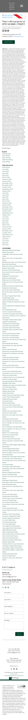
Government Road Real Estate (13, 85)
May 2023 (5, 242)
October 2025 (6, 187)
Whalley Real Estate (11, 140)
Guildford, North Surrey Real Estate (13, 377)
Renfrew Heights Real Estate (11, 472)
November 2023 (7, 231)
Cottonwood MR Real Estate (11, 333)
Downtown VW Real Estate (10, 337)
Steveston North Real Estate (11, 130)
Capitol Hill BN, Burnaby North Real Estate (13, 64)
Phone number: (9, 613)
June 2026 (5, 171)
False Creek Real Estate (12, 79)
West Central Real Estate (13, 28)
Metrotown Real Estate (20, 99)
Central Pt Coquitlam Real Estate (12, 314)
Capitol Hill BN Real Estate (10, 300)
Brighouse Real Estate (20, 56)
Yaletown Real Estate (20, 144)
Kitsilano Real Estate (20, 92)
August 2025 (6, 191)
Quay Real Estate (7, 464)
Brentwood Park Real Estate (11, 270)
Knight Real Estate (6, 93)
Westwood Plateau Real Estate (12, 540)
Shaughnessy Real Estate (10, 125)
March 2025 (6, 201)
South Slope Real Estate (9, 508)
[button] (3, 587)
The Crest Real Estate (19, 133)
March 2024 (6, 225)
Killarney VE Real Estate (10, 92)
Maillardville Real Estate (19, 95)
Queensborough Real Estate (13, 116)
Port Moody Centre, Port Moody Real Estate (14, 115)
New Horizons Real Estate (10, 435)
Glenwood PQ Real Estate (7, 84)
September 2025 (7, 189)
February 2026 (7, 179)
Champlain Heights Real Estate (18, 70)
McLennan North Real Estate (11, 405)
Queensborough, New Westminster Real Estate (11, 117)
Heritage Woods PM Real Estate (8, 89)
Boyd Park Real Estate (14, 52)
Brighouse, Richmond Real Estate (14, 59)
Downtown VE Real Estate (12, 75)
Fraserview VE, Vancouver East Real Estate (14, 83)
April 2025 (5, 199)
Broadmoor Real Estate (7, 60)
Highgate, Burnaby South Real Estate (9, 91)
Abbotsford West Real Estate (14, 48)
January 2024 (6, 229)
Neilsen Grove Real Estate (12, 105)
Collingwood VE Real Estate (17, 71)
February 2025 (7, 203)
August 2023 (6, 237)
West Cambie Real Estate (20, 136)
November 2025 (7, 185)
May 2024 (5, 221)
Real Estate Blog (7, 159)
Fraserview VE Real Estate (10, 359)
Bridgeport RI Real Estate (10, 56)
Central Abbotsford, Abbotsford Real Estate (11, 66)
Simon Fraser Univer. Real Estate (12, 498)
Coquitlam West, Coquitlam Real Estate (10, 73)
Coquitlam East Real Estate (7, 72)
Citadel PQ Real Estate (6, 71)
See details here (18, 36)
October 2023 (6, 233)
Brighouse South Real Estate (8, 58)
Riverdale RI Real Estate (20, 120)
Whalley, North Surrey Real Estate (13, 544)
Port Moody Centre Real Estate (12, 458)
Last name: (7, 599)
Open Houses (6, 158)
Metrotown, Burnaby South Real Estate (10, 100)
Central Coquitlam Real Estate (13, 67)
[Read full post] (14, 17)
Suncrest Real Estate (8, 520)
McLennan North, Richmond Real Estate (15, 97)
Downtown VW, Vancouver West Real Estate (16, 76)
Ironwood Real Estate (9, 387)
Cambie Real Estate (11, 63)
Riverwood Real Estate (9, 484)
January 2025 (6, 205)
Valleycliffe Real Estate (10, 136)
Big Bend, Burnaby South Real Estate (14, 262)
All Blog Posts (6, 154)
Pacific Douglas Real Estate (16, 111)
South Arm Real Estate (12, 126)
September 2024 (7, 213)
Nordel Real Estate (11, 107)
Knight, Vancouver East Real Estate (17, 93)
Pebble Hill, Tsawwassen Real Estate (13, 456)
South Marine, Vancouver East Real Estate (13, 128)
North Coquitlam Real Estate (11, 439)
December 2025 (7, 183)
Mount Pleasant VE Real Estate (13, 101)
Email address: (8, 606)
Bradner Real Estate (16, 54)
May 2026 (5, 173)
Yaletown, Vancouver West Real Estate (10, 145)
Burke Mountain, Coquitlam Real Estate (10, 62)
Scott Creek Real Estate (9, 494)
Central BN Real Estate (9, 310)
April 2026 (5, 175)
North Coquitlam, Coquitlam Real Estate (13, 108)
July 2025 (5, 193)
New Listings (6, 156)
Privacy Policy (13, 674)
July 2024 (5, 217)
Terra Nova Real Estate (10, 133)
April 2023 (5, 244)
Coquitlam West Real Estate (19, 72)
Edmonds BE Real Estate (7, 77)
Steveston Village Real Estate (11, 516)
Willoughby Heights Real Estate (12, 548)
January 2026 (6, 181)
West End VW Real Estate (10, 138)
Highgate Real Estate (20, 89)
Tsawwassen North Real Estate (11, 528)
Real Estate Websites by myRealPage (14, 675)
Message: (7, 620)
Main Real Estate (5, 96)
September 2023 (7, 235)
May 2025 (5, 197)
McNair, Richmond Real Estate (8, 99)
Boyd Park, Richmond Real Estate (12, 266)
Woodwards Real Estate (10, 144)
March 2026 (6, 177)
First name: (7, 592)
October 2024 (6, 211)
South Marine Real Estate (10, 502)
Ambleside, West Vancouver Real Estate (13, 50)
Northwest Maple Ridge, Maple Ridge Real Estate (12, 109)
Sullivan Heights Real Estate (13, 132)
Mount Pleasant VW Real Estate (12, 427)
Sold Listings (6, 161)
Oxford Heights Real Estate (10, 448)
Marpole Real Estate (14, 96)
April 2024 (5, 223)
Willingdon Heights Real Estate (13, 141)
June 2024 (5, 219)
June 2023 (5, 240)
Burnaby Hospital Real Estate (11, 296)
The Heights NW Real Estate (8, 134)
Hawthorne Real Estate (17, 88)
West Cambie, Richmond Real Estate (10, 137)
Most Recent (6, 167)
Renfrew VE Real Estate (16, 118)
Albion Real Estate (8, 252)
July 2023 (5, 239)
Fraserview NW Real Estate (11, 81)
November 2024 (7, 209)
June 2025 (5, 195)
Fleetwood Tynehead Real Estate (12, 351)
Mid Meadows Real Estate (10, 419)
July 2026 (5, 169)
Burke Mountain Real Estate (18, 60)
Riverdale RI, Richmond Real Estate (9, 121)
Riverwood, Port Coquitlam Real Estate (13, 122)
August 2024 (6, 215)
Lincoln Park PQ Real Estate (8, 95)
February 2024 (7, 227)
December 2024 (7, 207)
